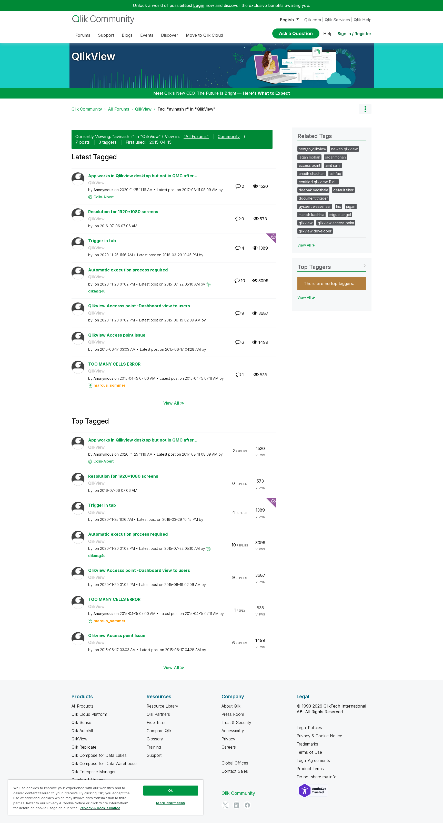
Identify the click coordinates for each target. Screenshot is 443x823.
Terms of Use (309, 752)
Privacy (228, 738)
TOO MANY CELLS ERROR (114, 364)
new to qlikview (344, 149)
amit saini (332, 165)
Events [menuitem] (146, 35)
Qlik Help (362, 19)
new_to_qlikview (312, 149)
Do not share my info (317, 776)
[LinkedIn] (236, 805)
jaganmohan (335, 157)
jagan (350, 206)
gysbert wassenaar (315, 206)
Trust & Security (236, 722)
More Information (170, 803)
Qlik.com (312, 19)
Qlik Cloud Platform (89, 714)
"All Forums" (196, 136)
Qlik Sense (81, 722)
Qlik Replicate (84, 747)
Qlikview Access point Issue (116, 335)
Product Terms (310, 768)
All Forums (118, 109)
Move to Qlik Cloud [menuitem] (204, 35)
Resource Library (162, 706)
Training (154, 747)
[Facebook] (247, 805)
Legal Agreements (313, 760)
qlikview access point (336, 223)
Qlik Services (337, 19)
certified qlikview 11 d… (318, 182)
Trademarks (307, 744)
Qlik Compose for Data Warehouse (104, 763)
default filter (343, 190)
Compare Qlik (159, 730)
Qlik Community (87, 109)
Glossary (155, 738)
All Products (83, 706)
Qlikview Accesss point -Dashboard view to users (139, 305)
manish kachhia (311, 214)
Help (328, 33)
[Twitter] (225, 805)
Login (198, 5)
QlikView (93, 56)
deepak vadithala (313, 190)
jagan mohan (309, 157)
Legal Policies (309, 727)
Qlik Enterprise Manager (94, 771)
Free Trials (156, 722)
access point (309, 165)
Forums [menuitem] (82, 35)
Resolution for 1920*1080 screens (123, 211)
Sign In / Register (354, 33)
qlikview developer (315, 231)
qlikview (306, 223)
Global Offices (235, 763)
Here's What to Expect (266, 93)
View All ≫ (174, 403)
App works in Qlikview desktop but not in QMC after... (142, 175)
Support (154, 755)
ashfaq (335, 173)
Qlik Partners (158, 714)
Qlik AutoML (83, 730)
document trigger (313, 198)
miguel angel (340, 214)
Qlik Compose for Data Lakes (99, 755)
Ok (170, 790)
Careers (229, 747)
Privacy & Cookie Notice (319, 735)
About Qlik (231, 706)
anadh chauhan (312, 173)
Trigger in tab (102, 240)
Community (229, 136)
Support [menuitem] (106, 35)
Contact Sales (235, 771)
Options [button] (365, 109)
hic (338, 206)
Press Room (233, 714)
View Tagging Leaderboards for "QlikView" (331, 265)
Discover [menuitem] (169, 35)
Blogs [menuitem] (127, 35)
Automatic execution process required (128, 269)
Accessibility (233, 730)
